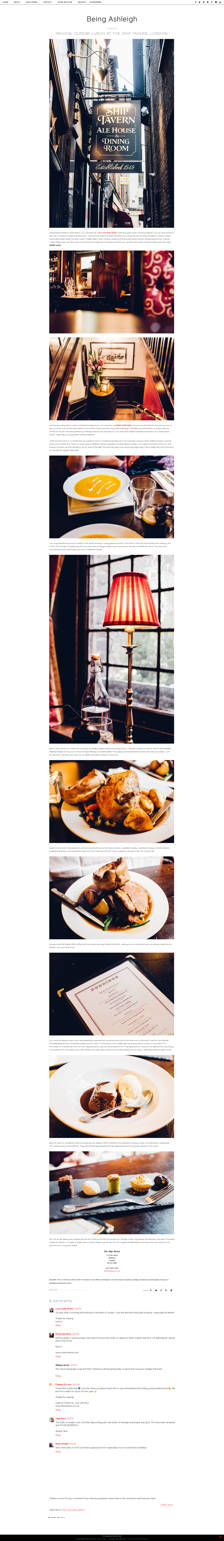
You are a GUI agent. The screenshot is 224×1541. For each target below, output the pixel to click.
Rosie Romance (63, 1334)
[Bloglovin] (215, 2)
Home (5, 2)
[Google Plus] (211, 2)
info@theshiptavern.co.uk (112, 1271)
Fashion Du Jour (63, 1384)
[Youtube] (219, 2)
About (17, 2)
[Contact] (222, 2)
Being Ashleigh (112, 18)
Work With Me (65, 2)
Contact (47, 2)
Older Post (166, 1504)
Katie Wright (61, 1443)
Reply (58, 1325)
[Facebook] (195, 2)
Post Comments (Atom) (73, 1510)
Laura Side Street (64, 1308)
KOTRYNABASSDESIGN (137, 1539)
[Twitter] (199, 2)
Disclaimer (31, 2)
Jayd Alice (60, 1418)
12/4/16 (77, 1308)
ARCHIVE (82, 2)
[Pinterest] (203, 2)
